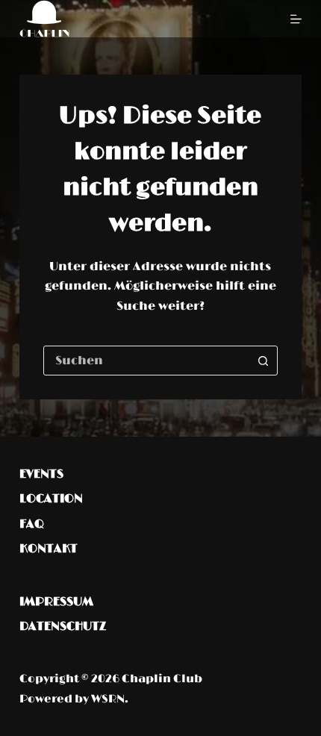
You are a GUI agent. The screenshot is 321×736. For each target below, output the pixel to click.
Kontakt (48, 548)
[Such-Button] (263, 360)
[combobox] (146, 360)
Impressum (56, 601)
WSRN (108, 699)
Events (41, 474)
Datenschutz (62, 626)
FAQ (31, 524)
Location (51, 498)
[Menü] (296, 19)
